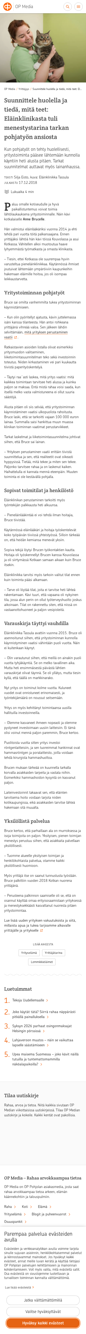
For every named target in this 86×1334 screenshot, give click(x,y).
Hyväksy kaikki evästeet (43, 1323)
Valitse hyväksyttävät (43, 1311)
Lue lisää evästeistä (18, 1287)
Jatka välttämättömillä (43, 1300)
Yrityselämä (29, 953)
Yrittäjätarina (53, 953)
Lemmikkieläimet (42, 962)
